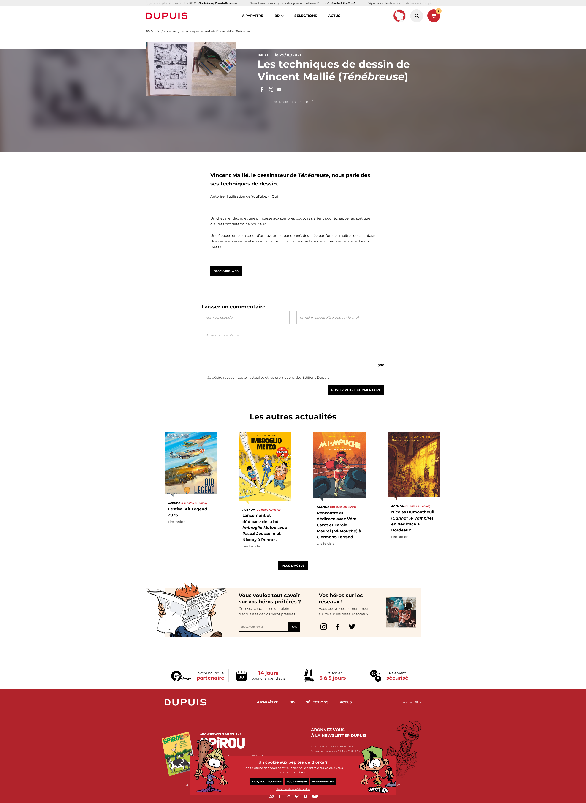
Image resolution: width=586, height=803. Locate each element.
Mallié (283, 101)
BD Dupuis (152, 31)
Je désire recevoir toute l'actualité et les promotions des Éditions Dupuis (268, 377)
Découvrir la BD (226, 271)
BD (277, 16)
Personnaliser (323, 781)
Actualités (170, 31)
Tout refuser (297, 781)
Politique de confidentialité (293, 789)
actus (334, 16)
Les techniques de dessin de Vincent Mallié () (216, 31)
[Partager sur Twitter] (270, 89)
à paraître (252, 16)
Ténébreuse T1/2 (302, 101)
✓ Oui (273, 196)
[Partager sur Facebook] (262, 89)
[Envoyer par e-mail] (279, 89)
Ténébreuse (268, 101)
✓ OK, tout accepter (267, 781)
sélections (305, 16)
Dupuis (168, 15)
